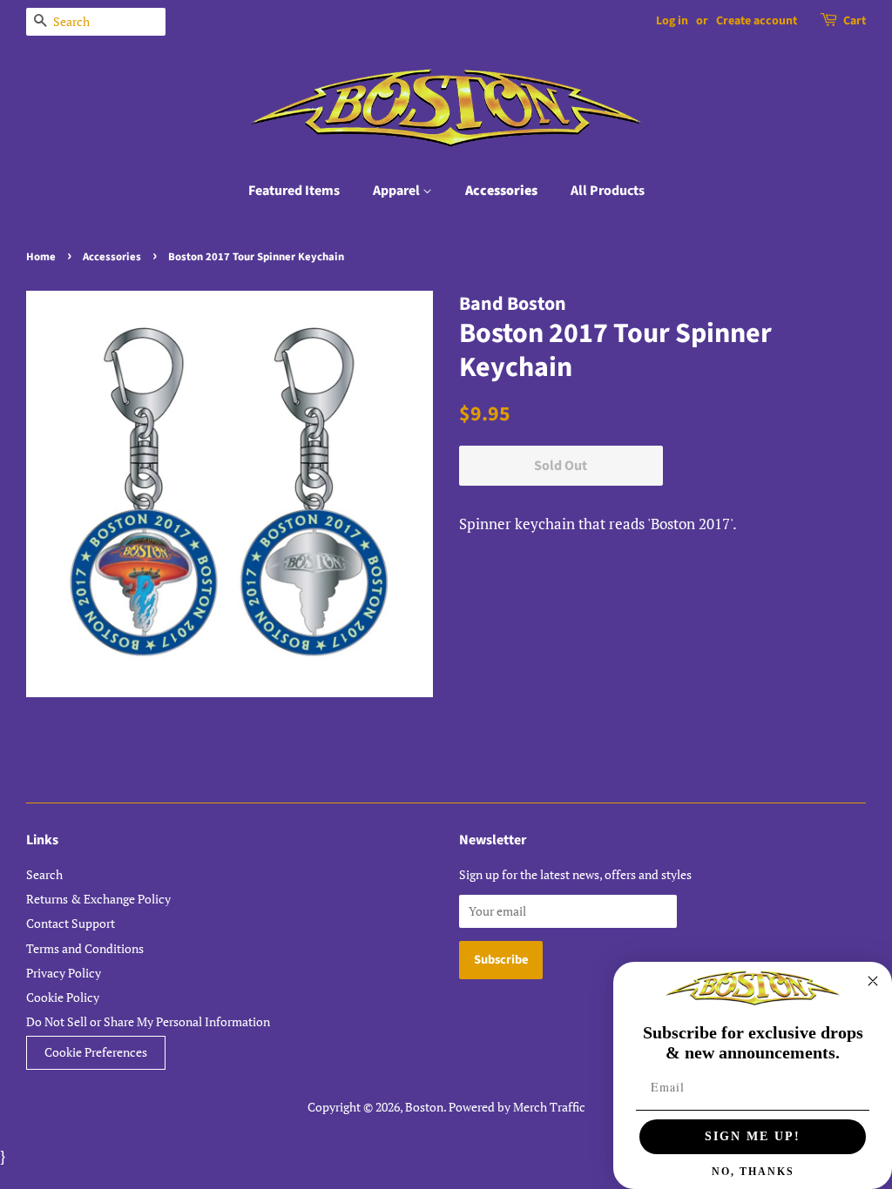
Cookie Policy (62, 997)
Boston (424, 1106)
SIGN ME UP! (753, 1136)
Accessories (501, 190)
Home (41, 257)
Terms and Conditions (85, 948)
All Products (608, 190)
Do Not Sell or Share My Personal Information (148, 1021)
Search (44, 874)
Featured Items (294, 190)
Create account (756, 21)
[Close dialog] (872, 981)
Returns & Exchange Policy (98, 898)
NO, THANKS (753, 1171)
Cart (854, 21)
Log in (672, 21)
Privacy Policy (63, 972)
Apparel (397, 190)
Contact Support (70, 923)
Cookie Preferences (95, 1052)
